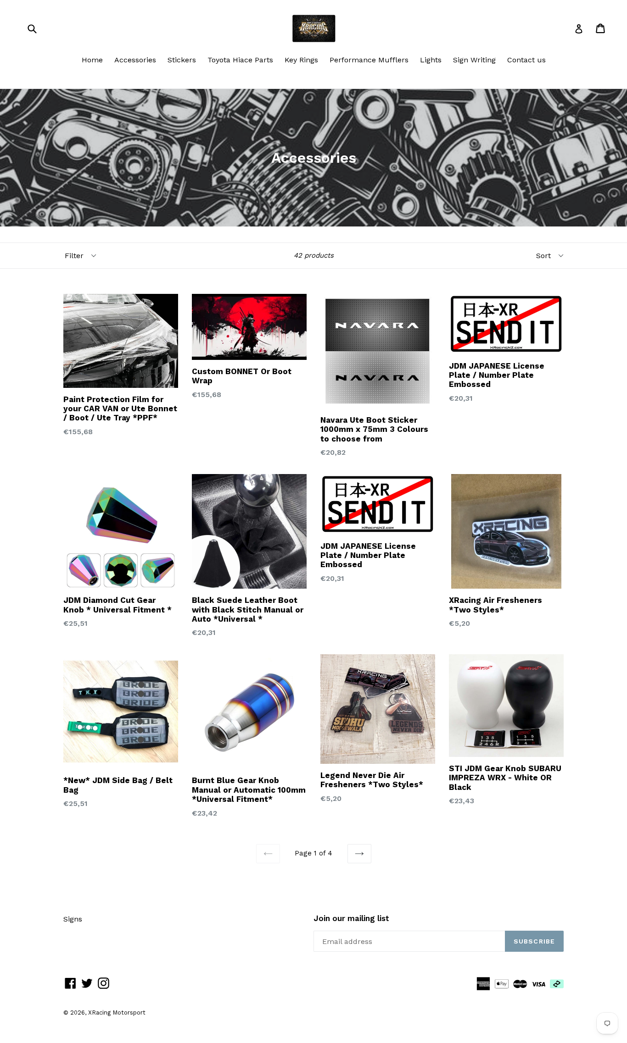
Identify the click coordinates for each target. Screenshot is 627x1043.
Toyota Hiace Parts (240, 59)
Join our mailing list (351, 918)
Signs (72, 919)
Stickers (182, 59)
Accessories (135, 59)
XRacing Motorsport (117, 1012)
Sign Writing (474, 59)
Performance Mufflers (369, 59)
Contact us (526, 59)
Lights (431, 59)
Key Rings (301, 59)
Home (92, 59)
